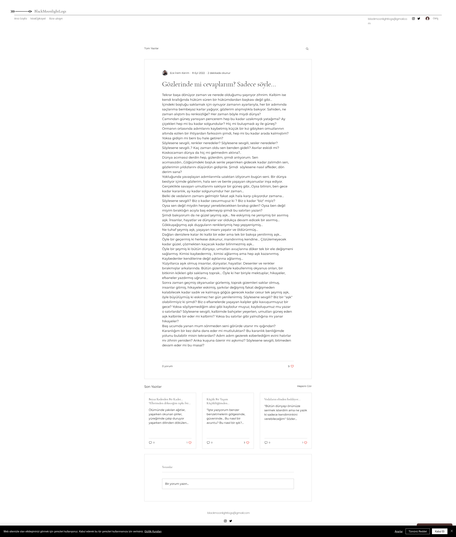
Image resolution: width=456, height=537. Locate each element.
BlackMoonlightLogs (50, 11)
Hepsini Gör (304, 386)
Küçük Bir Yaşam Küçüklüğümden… (218, 401)
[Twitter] (419, 18)
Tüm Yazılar (151, 48)
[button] (307, 48)
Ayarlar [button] (399, 531)
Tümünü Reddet (418, 531)
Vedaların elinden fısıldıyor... (282, 399)
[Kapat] (452, 531)
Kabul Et (439, 531)
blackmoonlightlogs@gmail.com (228, 513)
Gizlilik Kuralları (153, 531)
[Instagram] (413, 18)
